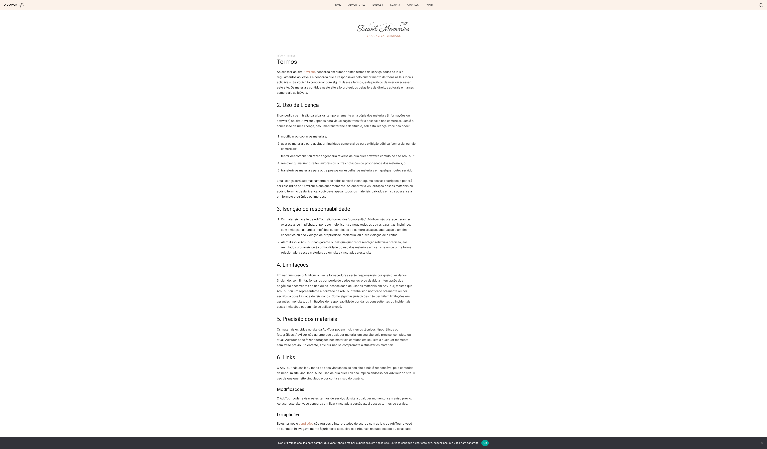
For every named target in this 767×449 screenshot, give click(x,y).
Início (280, 55)
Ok (485, 442)
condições (306, 423)
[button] (761, 5)
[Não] (762, 443)
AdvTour (309, 72)
